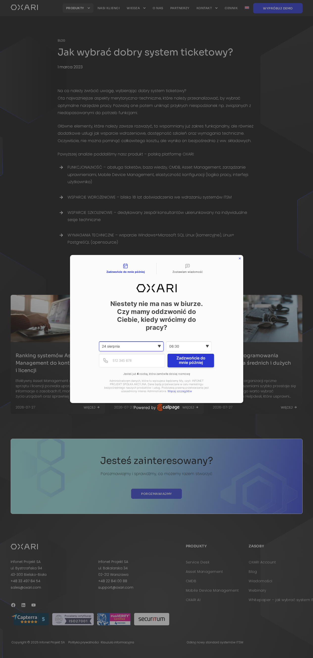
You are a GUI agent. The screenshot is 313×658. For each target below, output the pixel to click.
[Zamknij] (240, 258)
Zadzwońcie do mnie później (190, 360)
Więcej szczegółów (180, 391)
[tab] (126, 268)
